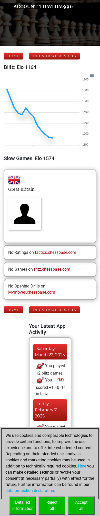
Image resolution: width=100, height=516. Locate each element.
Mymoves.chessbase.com (31, 292)
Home (13, 56)
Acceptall (81, 505)
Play (59, 379)
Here (82, 466)
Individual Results (54, 56)
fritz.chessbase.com (52, 269)
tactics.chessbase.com (55, 252)
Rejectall (51, 505)
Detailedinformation (23, 505)
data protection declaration (29, 490)
